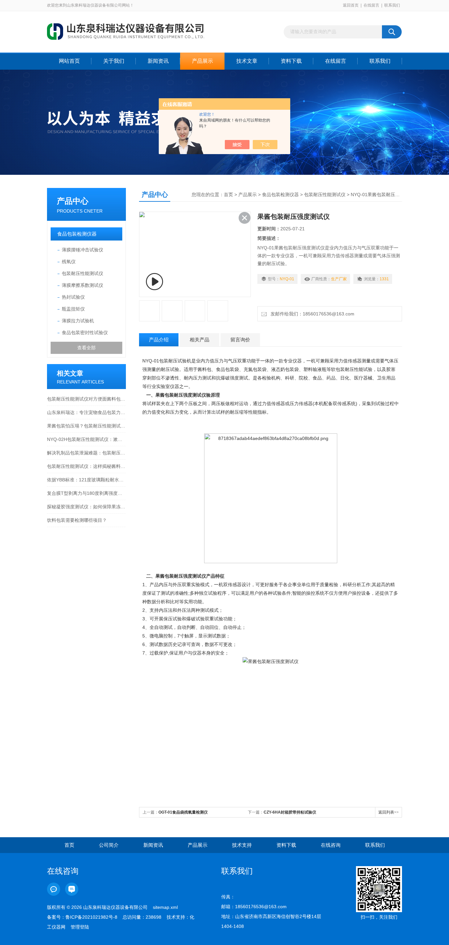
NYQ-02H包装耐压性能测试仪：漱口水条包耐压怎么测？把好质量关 (86, 439)
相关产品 (199, 339)
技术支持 (242, 845)
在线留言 (371, 5)
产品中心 (72, 200)
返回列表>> (388, 812)
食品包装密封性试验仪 (85, 332)
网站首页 (69, 61)
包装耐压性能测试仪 (82, 273)
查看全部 (86, 347)
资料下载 (291, 61)
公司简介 (109, 845)
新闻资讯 (158, 61)
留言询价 (240, 339)
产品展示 (202, 61)
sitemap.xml (165, 907)
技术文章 (246, 61)
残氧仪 (69, 261)
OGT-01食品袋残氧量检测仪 (183, 812)
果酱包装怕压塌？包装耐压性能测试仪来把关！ (86, 425)
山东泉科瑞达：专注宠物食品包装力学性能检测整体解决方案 (86, 412)
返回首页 (351, 5)
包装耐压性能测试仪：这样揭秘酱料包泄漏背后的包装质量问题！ (86, 466)
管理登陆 (80, 927)
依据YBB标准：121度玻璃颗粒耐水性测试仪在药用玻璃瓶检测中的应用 (86, 479)
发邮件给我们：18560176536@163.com (311, 313)
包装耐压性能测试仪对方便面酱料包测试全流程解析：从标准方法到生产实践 (86, 399)
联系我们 (392, 5)
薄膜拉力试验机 (78, 320)
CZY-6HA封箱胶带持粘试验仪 (290, 812)
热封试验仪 (73, 297)
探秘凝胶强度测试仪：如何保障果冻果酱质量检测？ (86, 506)
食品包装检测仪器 (77, 234)
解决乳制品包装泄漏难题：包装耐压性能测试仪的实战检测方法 (86, 452)
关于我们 (113, 61)
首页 (228, 194)
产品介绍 (159, 339)
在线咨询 (331, 845)
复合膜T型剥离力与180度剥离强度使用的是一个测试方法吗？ (86, 493)
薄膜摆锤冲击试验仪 (82, 249)
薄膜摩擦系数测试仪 (82, 285)
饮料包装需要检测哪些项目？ (77, 520)
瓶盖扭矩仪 (73, 308)
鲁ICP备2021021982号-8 (91, 917)
